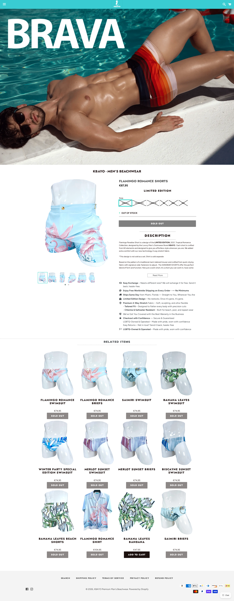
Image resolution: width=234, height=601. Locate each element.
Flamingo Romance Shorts (143, 181)
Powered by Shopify (138, 589)
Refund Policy (164, 578)
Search (65, 578)
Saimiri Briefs (176, 539)
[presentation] (35, 279)
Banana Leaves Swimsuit (176, 402)
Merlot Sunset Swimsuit (97, 471)
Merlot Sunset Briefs (136, 469)
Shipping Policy (86, 578)
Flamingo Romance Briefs (97, 402)
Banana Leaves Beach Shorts (58, 540)
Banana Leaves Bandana (137, 540)
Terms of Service (113, 578)
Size (121, 198)
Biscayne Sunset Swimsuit (176, 471)
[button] (65, 284)
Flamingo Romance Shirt (97, 540)
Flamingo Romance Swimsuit (57, 402)
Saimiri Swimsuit (137, 400)
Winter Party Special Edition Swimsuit (57, 471)
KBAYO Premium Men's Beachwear (111, 589)
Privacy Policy (139, 578)
